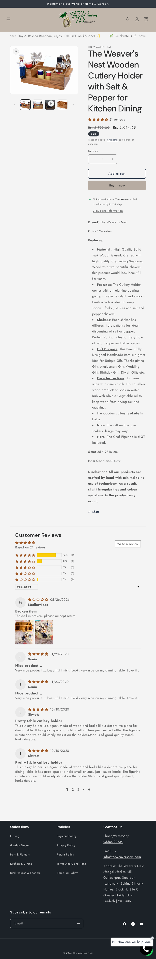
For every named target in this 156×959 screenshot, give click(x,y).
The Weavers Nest (83, 953)
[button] (8, 19)
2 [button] (73, 789)
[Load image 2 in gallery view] (37, 104)
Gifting (14, 836)
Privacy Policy (66, 845)
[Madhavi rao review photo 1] (24, 632)
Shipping (112, 140)
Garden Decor (19, 845)
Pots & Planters (20, 854)
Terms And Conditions (71, 864)
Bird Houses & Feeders (25, 873)
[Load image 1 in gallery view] (25, 104)
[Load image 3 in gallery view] (62, 104)
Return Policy (65, 854)
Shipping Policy (67, 873)
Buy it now (117, 185)
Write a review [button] (128, 544)
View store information (108, 211)
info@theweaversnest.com (122, 856)
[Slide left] (14, 104)
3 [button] (78, 789)
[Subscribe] (78, 923)
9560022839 (113, 841)
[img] (38, 599)
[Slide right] (73, 104)
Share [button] (96, 512)
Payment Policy (66, 836)
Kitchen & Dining (21, 864)
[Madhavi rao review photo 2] (44, 632)
